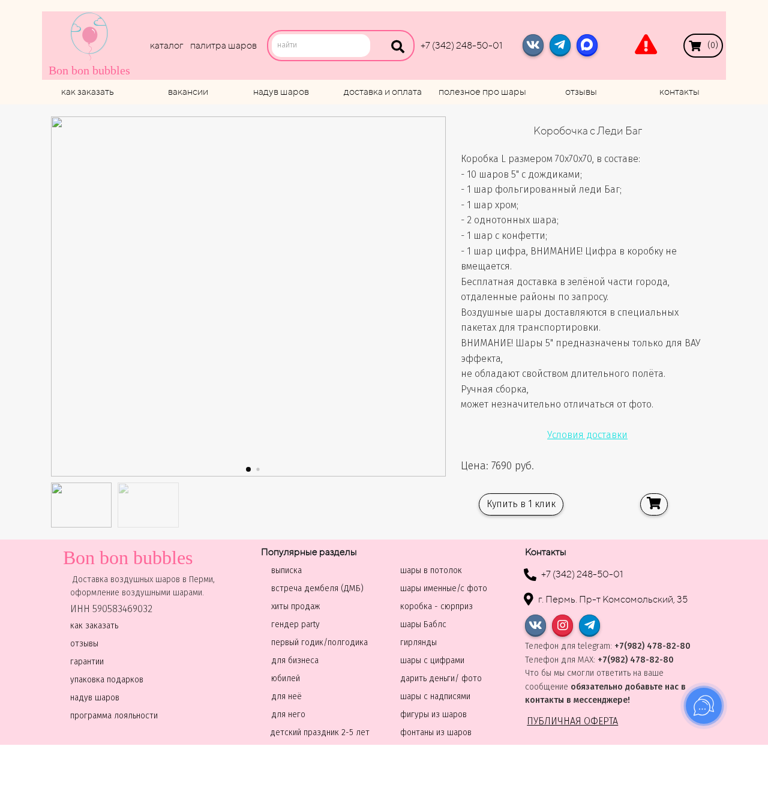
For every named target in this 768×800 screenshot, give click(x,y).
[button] (248, 469)
